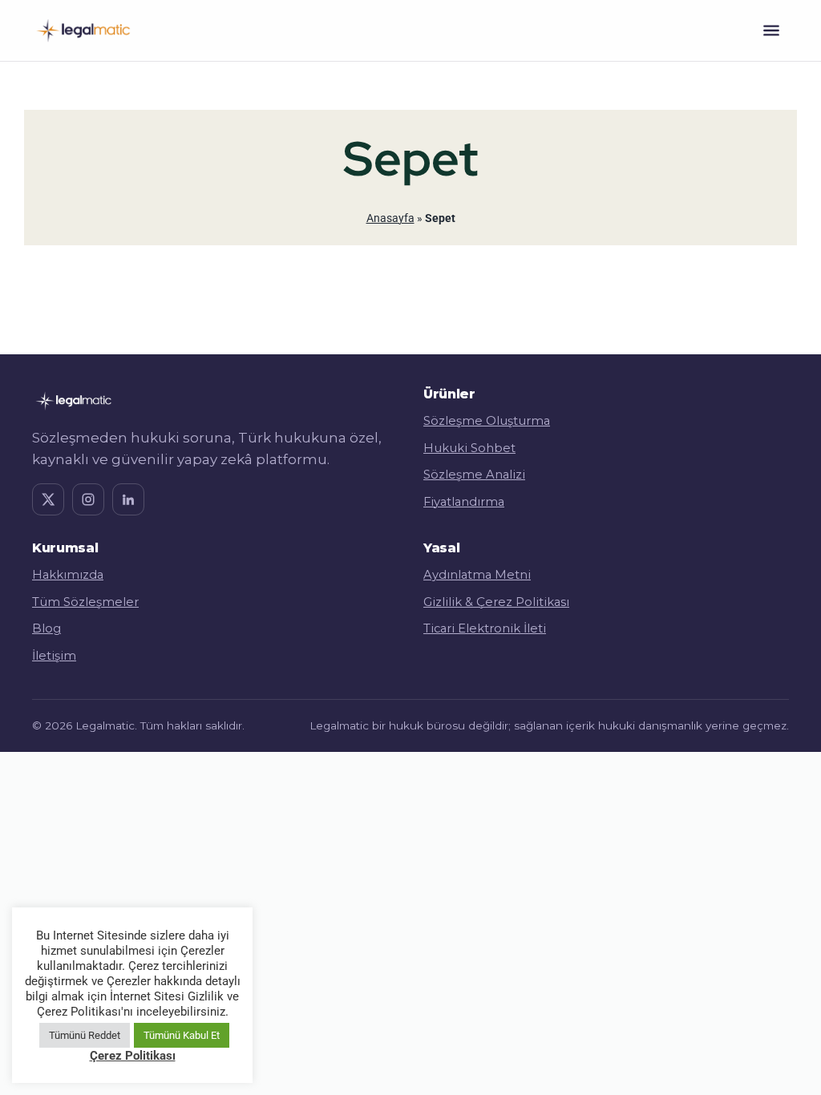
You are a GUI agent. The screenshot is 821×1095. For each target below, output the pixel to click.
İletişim (54, 656)
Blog (46, 628)
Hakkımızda (67, 575)
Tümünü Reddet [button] (84, 1035)
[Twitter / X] (48, 499)
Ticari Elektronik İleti (484, 628)
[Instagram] (88, 499)
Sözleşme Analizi (474, 474)
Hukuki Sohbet (469, 448)
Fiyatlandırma (463, 502)
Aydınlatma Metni (477, 575)
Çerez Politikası (133, 1056)
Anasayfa (390, 218)
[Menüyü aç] (771, 30)
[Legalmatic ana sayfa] (82, 30)
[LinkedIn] (128, 499)
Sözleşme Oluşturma (486, 421)
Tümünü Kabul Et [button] (182, 1035)
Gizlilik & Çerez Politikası (496, 602)
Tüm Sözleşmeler (85, 602)
